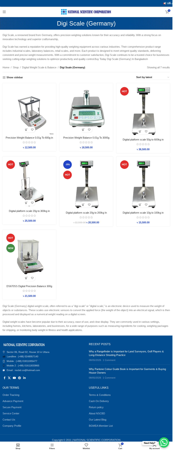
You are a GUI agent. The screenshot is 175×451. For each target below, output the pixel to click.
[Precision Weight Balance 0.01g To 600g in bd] (29, 110)
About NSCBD (97, 413)
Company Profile (12, 425)
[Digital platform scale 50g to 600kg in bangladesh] (143, 111)
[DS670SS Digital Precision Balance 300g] (29, 257)
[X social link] (9, 378)
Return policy (96, 407)
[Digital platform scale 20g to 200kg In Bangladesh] (86, 184)
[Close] (169, 2)
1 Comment (109, 360)
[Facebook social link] (5, 378)
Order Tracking (11, 394)
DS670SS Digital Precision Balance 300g (29, 286)
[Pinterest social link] (19, 378)
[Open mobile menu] (4, 11)
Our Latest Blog (97, 419)
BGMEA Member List (101, 425)
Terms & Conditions (100, 394)
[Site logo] (86, 11)
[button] (26, 130)
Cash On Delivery (99, 401)
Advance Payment (13, 401)
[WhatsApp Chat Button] (164, 442)
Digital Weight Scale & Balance (39, 67)
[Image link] (24, 344)
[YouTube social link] (14, 378)
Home (6, 67)
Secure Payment (12, 407)
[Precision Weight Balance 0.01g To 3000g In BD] (86, 110)
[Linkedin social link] (24, 378)
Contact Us (9, 419)
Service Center (11, 413)
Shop (16, 67)
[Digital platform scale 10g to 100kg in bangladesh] (143, 184)
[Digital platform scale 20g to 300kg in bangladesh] (29, 183)
